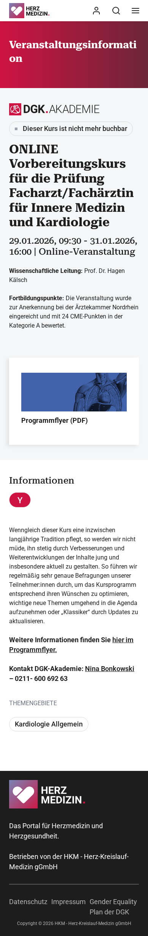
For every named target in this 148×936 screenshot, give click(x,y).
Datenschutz (28, 902)
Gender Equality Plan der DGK (113, 907)
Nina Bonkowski (109, 669)
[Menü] (135, 10)
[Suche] (116, 10)
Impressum (68, 902)
